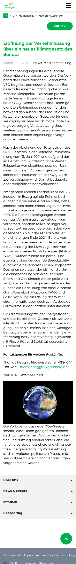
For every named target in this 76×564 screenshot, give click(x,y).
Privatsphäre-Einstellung (58, 555)
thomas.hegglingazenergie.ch (45, 367)
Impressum (32, 555)
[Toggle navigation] (68, 5)
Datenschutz (13, 555)
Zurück (59, 26)
